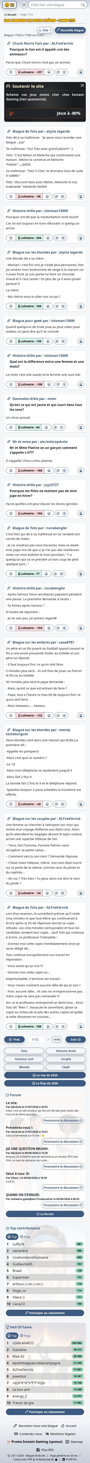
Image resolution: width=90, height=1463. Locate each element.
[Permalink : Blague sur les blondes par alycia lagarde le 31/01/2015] (9, 251)
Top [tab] (14, 1237)
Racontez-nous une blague (37, 1426)
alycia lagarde (58, 131)
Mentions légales (62, 1434)
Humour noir (24, 1059)
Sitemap (76, 1442)
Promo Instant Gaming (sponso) (36, 1442)
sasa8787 (66, 642)
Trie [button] (45, 30)
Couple (66, 1059)
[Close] (82, 85)
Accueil (11, 14)
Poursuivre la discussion (61, 1120)
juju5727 (51, 485)
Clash (66, 1067)
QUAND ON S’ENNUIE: (23, 1195)
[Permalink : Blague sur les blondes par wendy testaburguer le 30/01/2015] (9, 729)
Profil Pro (71, 1459)
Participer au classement (46, 1313)
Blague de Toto (25, 131)
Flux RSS (46, 1450)
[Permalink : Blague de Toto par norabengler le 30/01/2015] (9, 527)
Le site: (11, 1103)
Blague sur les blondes (32, 252)
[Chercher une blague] (83, 5)
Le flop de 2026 (46, 1083)
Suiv (74, 1039)
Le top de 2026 (47, 1075)
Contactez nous (30, 1434)
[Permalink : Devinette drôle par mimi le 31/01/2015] (9, 398)
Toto (24, 1051)
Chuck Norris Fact (28, 43)
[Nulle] (11, 72)
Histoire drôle (24, 210)
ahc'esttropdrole (53, 441)
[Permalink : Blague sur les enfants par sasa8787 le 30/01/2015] (9, 641)
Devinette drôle (26, 398)
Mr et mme (22, 441)
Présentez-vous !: (19, 1127)
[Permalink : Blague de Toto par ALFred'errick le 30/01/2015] (9, 907)
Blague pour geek (28, 320)
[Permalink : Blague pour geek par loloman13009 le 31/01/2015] (9, 320)
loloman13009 (56, 210)
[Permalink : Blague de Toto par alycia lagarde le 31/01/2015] (9, 130)
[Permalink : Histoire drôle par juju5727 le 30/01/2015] (9, 484)
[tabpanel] (45, 1274)
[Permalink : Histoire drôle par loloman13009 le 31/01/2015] (9, 210)
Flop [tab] (26, 1237)
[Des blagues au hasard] (24, 4)
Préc (16, 1039)
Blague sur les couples (31, 818)
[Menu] (10, 5)
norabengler (56, 528)
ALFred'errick (62, 43)
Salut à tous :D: (18, 1174)
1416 (56, 1039)
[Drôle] (49, 72)
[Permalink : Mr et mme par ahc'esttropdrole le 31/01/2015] (9, 441)
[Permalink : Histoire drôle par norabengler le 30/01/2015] (9, 587)
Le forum (47, 1214)
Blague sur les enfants (32, 642)
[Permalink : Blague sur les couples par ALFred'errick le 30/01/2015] (9, 818)
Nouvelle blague (72, 30)
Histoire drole (66, 1051)
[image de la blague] (80, 72)
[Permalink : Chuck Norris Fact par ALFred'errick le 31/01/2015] (9, 42)
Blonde (24, 1067)
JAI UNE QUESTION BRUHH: (27, 1149)
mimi (52, 398)
